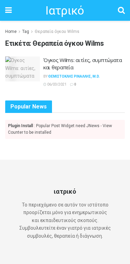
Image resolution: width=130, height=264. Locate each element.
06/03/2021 (56, 84)
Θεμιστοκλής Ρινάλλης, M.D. (74, 76)
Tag (25, 31)
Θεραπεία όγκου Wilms (57, 31)
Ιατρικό (64, 10)
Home (11, 31)
